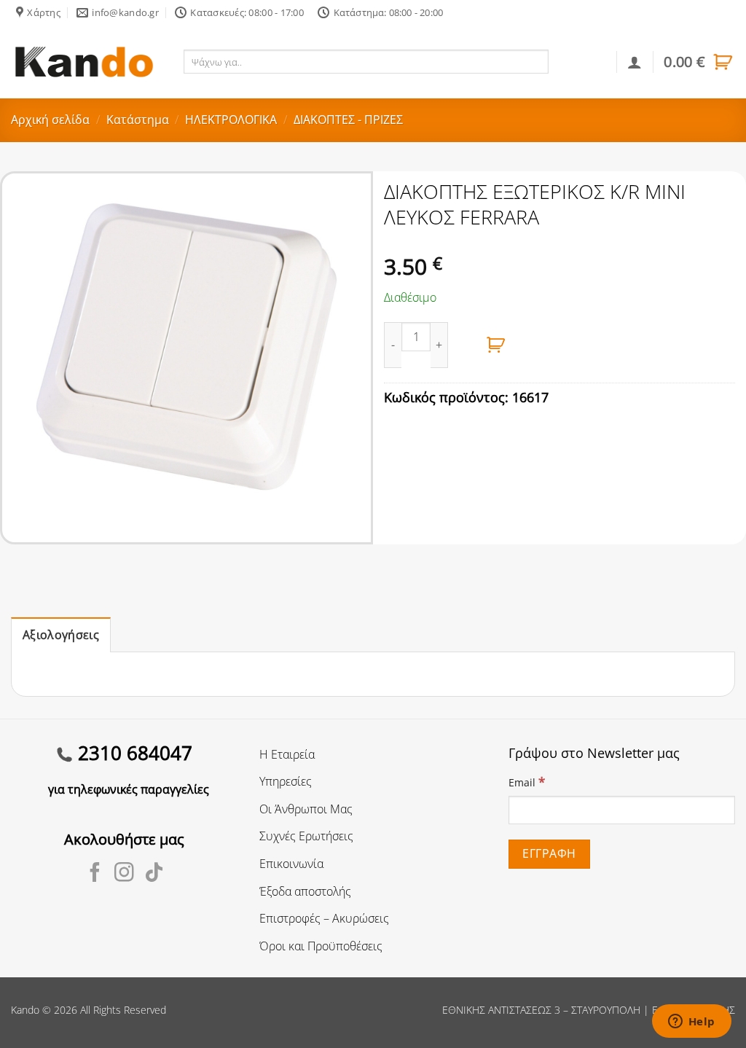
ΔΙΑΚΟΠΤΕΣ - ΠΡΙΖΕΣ (348, 120)
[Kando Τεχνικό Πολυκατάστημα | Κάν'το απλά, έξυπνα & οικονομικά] (84, 61)
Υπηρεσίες (285, 781)
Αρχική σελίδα (50, 120)
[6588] (496, 345)
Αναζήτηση (580, 61)
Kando (25, 1010)
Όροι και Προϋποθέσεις (320, 946)
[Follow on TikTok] (154, 874)
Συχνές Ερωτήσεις (306, 836)
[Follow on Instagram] (124, 874)
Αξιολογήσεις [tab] (61, 635)
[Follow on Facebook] (95, 874)
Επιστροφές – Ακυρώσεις (324, 918)
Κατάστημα (137, 120)
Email (527, 781)
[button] (699, 62)
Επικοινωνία (291, 864)
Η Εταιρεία (287, 754)
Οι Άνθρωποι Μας (306, 809)
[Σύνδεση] (634, 62)
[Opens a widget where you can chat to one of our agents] (691, 1022)
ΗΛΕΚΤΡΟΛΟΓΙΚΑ (231, 120)
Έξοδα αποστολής (305, 891)
